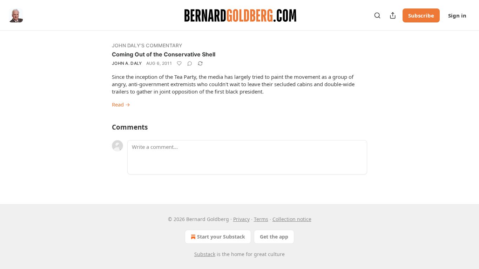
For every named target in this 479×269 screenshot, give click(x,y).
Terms (261, 219)
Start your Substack (221, 236)
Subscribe (421, 15)
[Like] (179, 63)
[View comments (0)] (189, 63)
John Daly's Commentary (147, 45)
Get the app (274, 236)
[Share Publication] (393, 15)
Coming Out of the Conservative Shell (163, 54)
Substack (204, 254)
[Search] (377, 15)
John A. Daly (127, 63)
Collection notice (291, 219)
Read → (121, 104)
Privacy (241, 219)
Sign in (457, 15)
